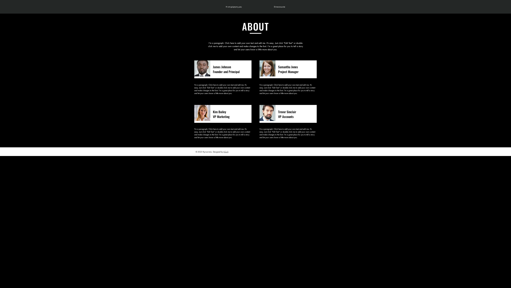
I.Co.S (225, 152)
